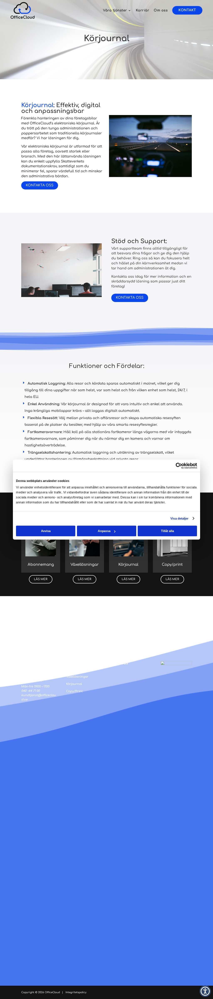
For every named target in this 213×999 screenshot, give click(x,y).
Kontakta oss (39, 185)
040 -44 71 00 (30, 690)
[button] (205, 991)
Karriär (142, 10)
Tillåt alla (167, 531)
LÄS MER (40, 579)
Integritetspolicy (76, 992)
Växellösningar (77, 676)
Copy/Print (74, 691)
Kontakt (187, 10)
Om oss (161, 10)
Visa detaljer (179, 518)
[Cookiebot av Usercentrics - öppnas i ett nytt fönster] (179, 466)
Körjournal (74, 684)
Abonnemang (76, 669)
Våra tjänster (115, 10)
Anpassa (104, 531)
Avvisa (46, 531)
